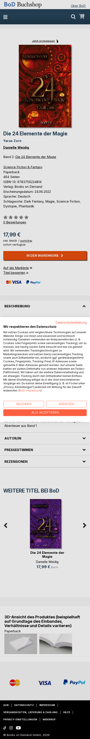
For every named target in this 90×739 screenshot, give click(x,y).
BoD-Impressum (30, 390)
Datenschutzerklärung (71, 322)
